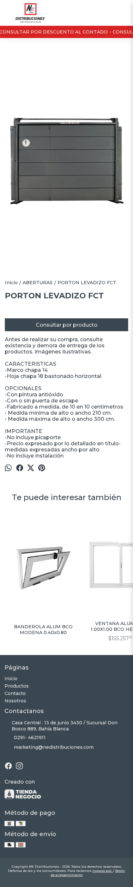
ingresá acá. (102, 871)
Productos (17, 686)
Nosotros (15, 701)
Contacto (15, 693)
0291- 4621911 (30, 737)
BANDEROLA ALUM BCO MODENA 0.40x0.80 (43, 629)
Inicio (11, 678)
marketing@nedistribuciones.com (54, 747)
